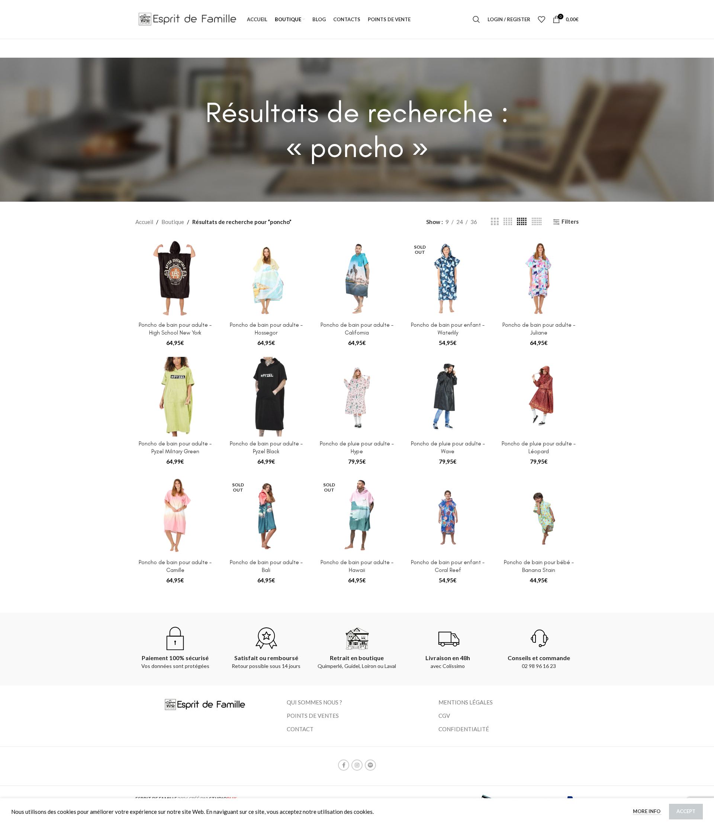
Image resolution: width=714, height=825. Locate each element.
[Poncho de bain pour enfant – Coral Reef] (448, 515)
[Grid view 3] (494, 222)
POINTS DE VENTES (313, 715)
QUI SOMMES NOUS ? (314, 702)
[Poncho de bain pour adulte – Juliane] (539, 277)
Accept (685, 811)
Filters (570, 221)
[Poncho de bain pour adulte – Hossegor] (266, 277)
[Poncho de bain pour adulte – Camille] (175, 515)
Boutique (172, 221)
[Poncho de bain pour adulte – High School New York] (175, 277)
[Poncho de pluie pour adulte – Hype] (357, 397)
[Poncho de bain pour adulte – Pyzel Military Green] (175, 397)
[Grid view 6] (537, 222)
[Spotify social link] (370, 765)
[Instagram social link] (357, 765)
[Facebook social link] (343, 765)
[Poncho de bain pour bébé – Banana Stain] (539, 515)
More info (647, 811)
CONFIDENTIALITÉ (463, 729)
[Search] (476, 19)
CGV (444, 715)
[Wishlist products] (541, 19)
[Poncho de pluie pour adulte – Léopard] (539, 397)
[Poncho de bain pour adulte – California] (357, 277)
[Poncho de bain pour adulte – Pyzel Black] (266, 397)
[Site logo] (187, 18)
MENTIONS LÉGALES (465, 702)
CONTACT (300, 729)
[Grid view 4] (508, 222)
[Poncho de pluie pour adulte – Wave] (448, 397)
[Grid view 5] (522, 222)
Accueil (144, 221)
